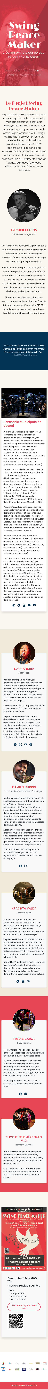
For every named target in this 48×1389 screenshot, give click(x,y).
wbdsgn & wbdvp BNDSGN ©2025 (24, 1386)
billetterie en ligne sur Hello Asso (24, 1307)
